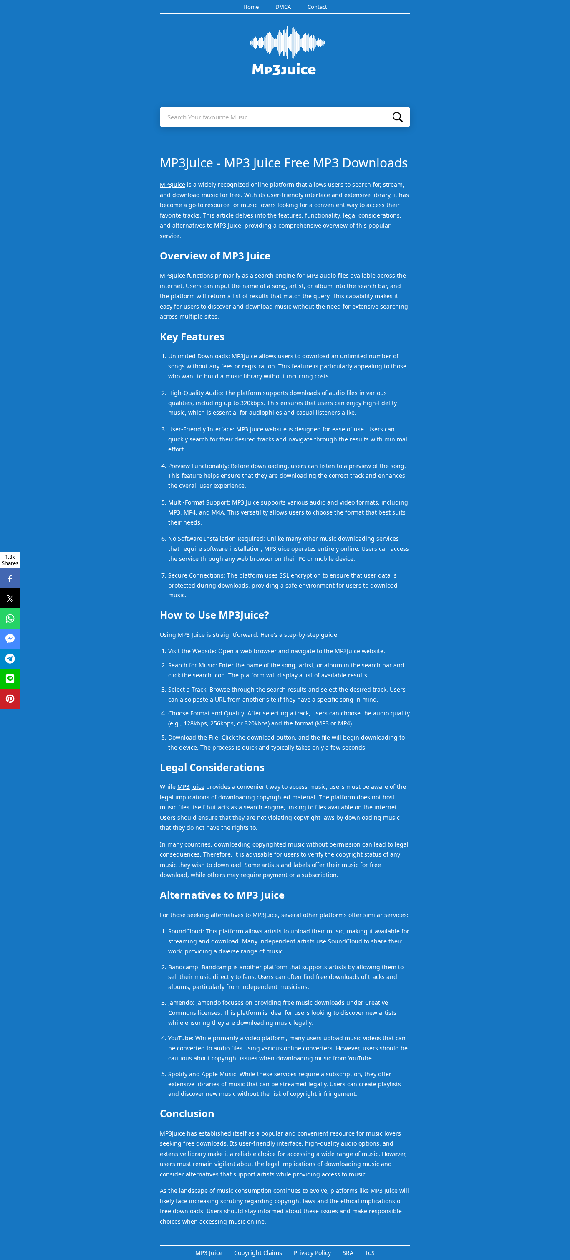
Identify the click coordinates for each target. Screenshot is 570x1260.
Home (251, 6)
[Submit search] (397, 117)
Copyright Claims (258, 1253)
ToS (370, 1253)
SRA (348, 1253)
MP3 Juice (190, 787)
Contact (317, 6)
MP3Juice (172, 184)
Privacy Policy (312, 1253)
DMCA (283, 6)
